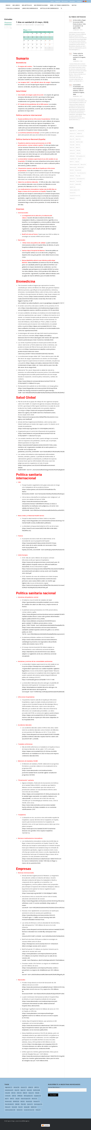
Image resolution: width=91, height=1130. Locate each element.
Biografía (57, 1)
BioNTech (79, 142)
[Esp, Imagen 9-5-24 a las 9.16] (8, 25)
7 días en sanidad (29, 25)
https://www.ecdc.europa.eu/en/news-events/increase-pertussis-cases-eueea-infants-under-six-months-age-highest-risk (39, 581)
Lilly (77, 161)
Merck (83, 164)
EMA (78, 147)
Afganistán (73, 130)
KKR (71, 161)
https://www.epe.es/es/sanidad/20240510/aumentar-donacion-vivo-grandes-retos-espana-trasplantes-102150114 (39, 831)
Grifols (72, 153)
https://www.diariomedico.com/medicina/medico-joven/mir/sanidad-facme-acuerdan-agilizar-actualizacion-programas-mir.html (39, 772)
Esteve (72, 150)
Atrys (72, 139)
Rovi (72, 184)
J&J (79, 158)
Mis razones (65, 1)
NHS (72, 170)
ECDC (72, 147)
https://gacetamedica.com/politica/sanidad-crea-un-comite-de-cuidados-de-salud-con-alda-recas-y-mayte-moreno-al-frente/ (40, 604)
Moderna (73, 167)
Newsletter (72, 1)
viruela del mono (75, 195)
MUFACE (80, 167)
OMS (72, 175)
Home (52, 1)
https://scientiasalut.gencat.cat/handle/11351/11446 (38, 679)
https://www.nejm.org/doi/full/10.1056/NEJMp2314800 (39, 893)
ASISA (79, 133)
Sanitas (78, 184)
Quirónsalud (80, 178)
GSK (78, 153)
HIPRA (72, 156)
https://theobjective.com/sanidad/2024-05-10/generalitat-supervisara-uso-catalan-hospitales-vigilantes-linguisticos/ (41, 668)
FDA (78, 150)
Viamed (72, 192)
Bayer (78, 139)
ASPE (72, 136)
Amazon (73, 133)
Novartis (78, 170)
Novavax (73, 173)
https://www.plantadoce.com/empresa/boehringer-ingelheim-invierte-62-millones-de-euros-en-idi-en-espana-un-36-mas (40, 1015)
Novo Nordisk (81, 173)
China (72, 144)
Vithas (72, 198)
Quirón (72, 178)
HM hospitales (80, 156)
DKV (78, 144)
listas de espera (74, 164)
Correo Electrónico (54, 1087)
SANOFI (72, 187)
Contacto (79, 1)
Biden (72, 142)
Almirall (81, 130)
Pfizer (78, 175)
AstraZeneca (79, 136)
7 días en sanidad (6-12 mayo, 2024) (32, 22)
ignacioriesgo (40, 25)
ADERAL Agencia (25, 1121)
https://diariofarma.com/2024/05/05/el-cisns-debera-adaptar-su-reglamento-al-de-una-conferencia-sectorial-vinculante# (39, 654)
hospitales (73, 158)
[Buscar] (61, 8)
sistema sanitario (75, 190)
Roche (78, 181)
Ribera (72, 181)
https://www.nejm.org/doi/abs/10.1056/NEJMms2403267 (36, 428)
